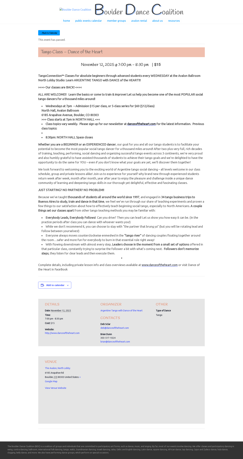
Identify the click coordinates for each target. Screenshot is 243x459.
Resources (174, 20)
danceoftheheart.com (141, 123)
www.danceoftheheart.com (160, 264)
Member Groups (116, 20)
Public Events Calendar (88, 20)
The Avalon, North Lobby (57, 368)
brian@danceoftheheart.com (115, 341)
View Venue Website (55, 388)
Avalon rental (139, 20)
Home (66, 20)
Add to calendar (55, 285)
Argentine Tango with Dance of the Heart (121, 310)
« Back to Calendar (49, 32)
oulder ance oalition (138, 12)
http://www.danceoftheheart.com (62, 333)
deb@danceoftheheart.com (115, 328)
